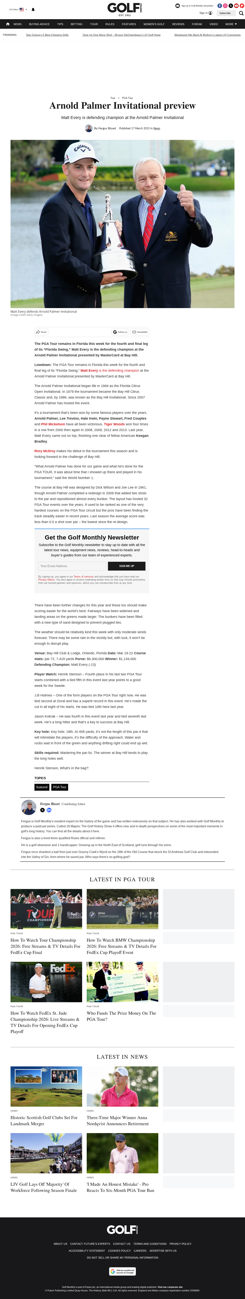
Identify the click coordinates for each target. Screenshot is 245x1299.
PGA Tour (127, 98)
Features (129, 24)
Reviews (178, 24)
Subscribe (225, 13)
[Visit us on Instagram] (225, 5)
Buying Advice (39, 24)
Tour (94, 24)
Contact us (121, 1243)
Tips (60, 24)
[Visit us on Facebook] (219, 5)
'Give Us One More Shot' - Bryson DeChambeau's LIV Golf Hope (121, 34)
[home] (8, 24)
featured (41, 787)
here (96, 831)
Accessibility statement (87, 1250)
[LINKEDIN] (50, 810)
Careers (140, 1250)
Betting (76, 24)
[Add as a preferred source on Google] (122, 1271)
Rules (109, 24)
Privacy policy (180, 1243)
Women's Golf (154, 24)
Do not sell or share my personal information (122, 1257)
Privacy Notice (46, 579)
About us (60, 1243)
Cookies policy (119, 1250)
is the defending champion (110, 370)
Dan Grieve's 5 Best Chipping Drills (47, 34)
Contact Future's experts (90, 1243)
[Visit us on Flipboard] (242, 5)
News (17, 24)
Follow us (122, 332)
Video (214, 24)
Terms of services (84, 576)
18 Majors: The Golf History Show (89, 826)
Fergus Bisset (107, 128)
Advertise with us (162, 1250)
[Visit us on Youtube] (236, 5)
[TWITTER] (43, 810)
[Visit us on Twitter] (231, 5)
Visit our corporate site (170, 1287)
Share (44, 332)
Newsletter (142, 332)
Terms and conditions (150, 1243)
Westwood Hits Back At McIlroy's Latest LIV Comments (207, 34)
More (229, 24)
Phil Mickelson (53, 424)
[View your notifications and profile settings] (33, 9)
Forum (197, 24)
